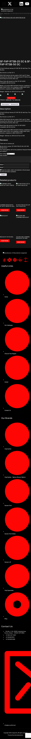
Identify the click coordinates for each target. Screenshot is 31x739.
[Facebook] (4, 260)
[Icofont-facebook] (4, 4)
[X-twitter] (10, 4)
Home (1, 13)
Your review (3, 155)
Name (2, 164)
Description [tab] (5, 104)
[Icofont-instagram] (15, 4)
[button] (29, 10)
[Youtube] (27, 4)
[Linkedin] (21, 4)
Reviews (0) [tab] (14, 104)
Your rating (3, 153)
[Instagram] (15, 260)
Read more (4, 210)
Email (2, 167)
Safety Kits (7, 13)
